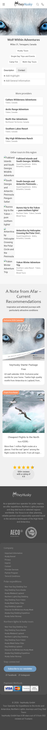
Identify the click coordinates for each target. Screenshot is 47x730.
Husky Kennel (10, 556)
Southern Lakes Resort (17, 128)
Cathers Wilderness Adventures (21, 99)
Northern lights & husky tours (18, 621)
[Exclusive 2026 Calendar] (23, 339)
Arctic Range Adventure (17, 109)
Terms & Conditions (12, 576)
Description (9, 70)
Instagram (25, 675)
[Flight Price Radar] (23, 412)
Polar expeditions (12, 581)
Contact (21, 70)
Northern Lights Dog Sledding (16, 597)
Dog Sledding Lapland (13, 606)
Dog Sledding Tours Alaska (15, 590)
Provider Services (11, 570)
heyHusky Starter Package (23, 364)
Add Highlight (12, 76)
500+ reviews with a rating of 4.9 (23, 474)
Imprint (8, 563)
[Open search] (36, 4)
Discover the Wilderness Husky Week (19, 610)
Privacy (8, 560)
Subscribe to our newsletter (20, 669)
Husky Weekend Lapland (14, 593)
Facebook (12, 675)
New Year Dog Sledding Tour (16, 587)
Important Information (13, 553)
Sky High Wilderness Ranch (19, 138)
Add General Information (17, 80)
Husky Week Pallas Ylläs (14, 603)
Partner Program (11, 573)
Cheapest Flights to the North (23, 437)
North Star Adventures (16, 119)
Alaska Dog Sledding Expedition (17, 613)
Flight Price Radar (11, 392)
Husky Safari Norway (13, 616)
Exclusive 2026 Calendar (13, 320)
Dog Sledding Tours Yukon (15, 600)
